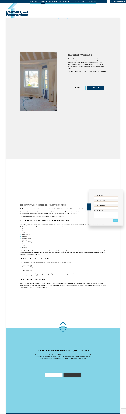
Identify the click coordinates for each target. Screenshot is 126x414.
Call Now (77, 87)
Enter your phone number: (99, 200)
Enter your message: (98, 210)
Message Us (95, 87)
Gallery (77, 2)
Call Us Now (54, 375)
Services (43, 2)
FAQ (72, 2)
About (37, 2)
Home (31, 2)
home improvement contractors (93, 66)
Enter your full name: (98, 195)
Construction (63, 2)
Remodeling (52, 2)
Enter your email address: (99, 205)
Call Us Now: (117, 2)
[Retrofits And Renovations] (17, 11)
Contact (84, 2)
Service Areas (92, 2)
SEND (115, 220)
